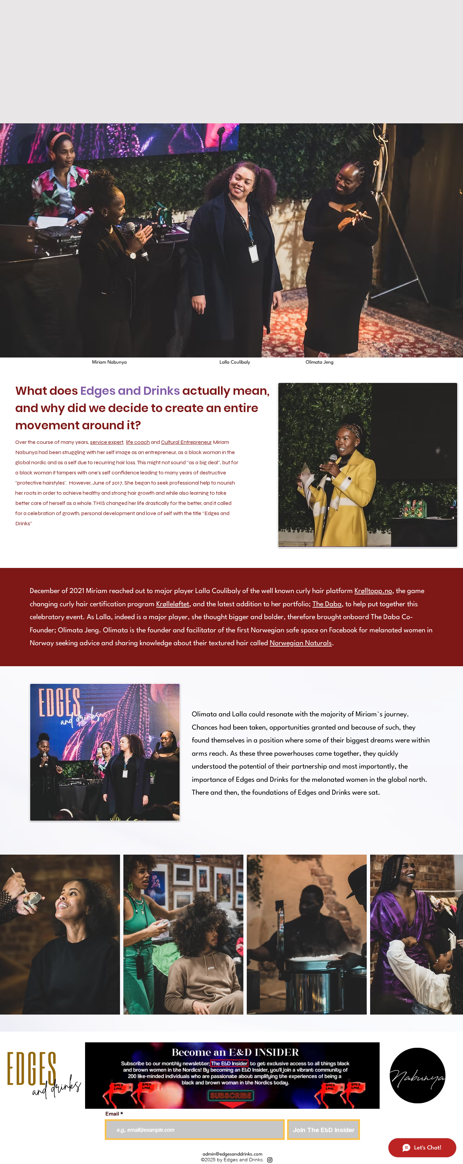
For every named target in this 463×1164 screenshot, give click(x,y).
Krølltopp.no (373, 591)
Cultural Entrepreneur (186, 442)
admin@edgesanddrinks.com (232, 1154)
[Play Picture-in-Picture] (359, 1099)
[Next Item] (451, 934)
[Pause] (93, 1099)
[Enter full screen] (370, 1099)
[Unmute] (105, 1099)
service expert (106, 442)
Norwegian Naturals (301, 643)
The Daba (327, 604)
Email (112, 1114)
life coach (138, 442)
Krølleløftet (172, 604)
